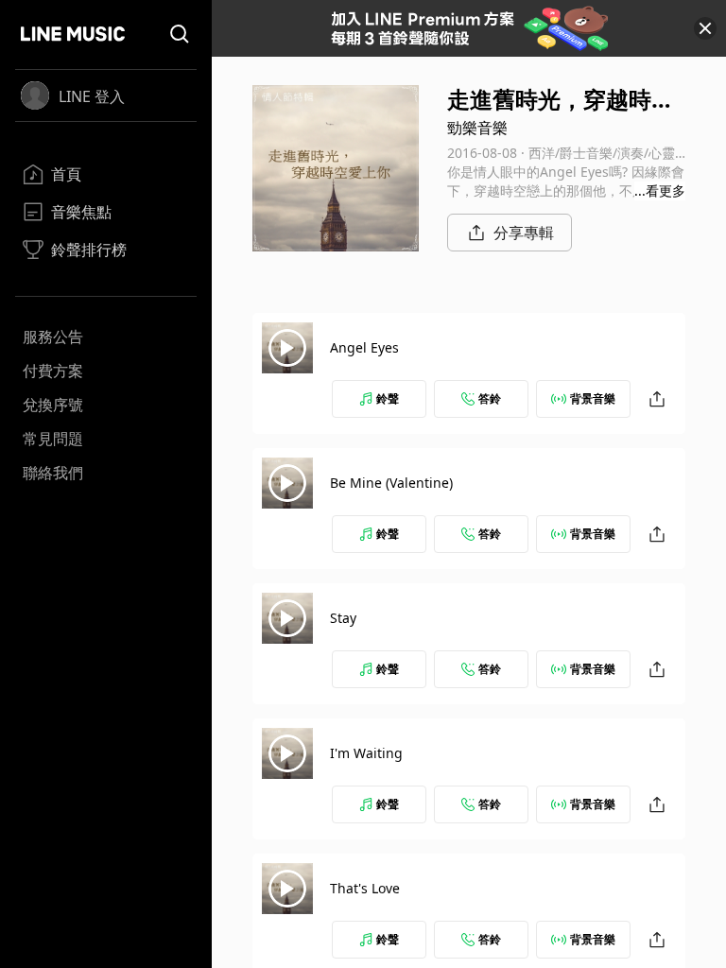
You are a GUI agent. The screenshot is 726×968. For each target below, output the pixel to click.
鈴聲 (387, 398)
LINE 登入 (92, 96)
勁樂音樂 (477, 127)
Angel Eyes (364, 347)
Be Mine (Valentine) (391, 483)
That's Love (365, 888)
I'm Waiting (366, 753)
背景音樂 (592, 398)
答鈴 (489, 398)
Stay (343, 618)
